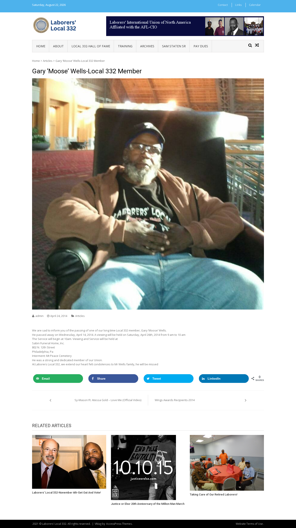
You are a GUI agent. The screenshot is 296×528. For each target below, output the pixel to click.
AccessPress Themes (119, 524)
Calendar (255, 5)
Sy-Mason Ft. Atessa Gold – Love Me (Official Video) (108, 400)
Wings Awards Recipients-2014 (175, 400)
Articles (47, 61)
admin (39, 316)
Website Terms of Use (249, 524)
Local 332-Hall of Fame (91, 46)
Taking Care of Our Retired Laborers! (213, 494)
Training (125, 46)
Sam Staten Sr (174, 46)
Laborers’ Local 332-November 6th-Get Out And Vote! (66, 492)
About (58, 46)
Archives (147, 46)
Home (40, 46)
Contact (223, 5)
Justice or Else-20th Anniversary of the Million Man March (147, 503)
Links (238, 5)
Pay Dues (201, 46)
